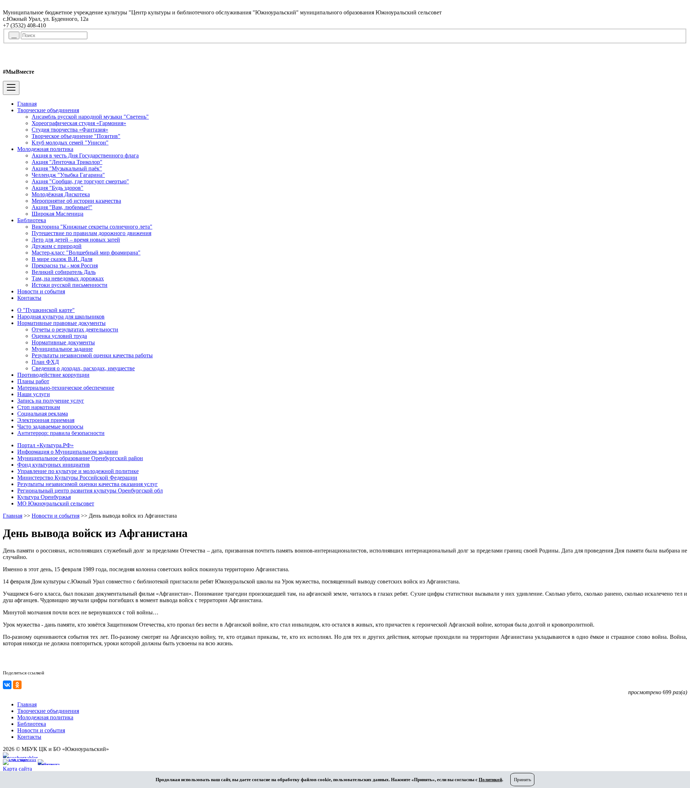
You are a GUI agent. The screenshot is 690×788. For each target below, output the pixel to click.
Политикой (490, 779)
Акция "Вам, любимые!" (62, 207)
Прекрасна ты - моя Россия (65, 265)
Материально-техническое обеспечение (65, 388)
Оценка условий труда (59, 336)
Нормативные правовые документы (61, 323)
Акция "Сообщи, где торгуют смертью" (80, 181)
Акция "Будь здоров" (57, 188)
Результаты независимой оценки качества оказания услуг (87, 484)
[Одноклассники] (17, 685)
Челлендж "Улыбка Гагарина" (68, 175)
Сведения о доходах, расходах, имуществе (83, 368)
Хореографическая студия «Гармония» (79, 123)
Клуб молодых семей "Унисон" (70, 142)
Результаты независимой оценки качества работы (92, 355)
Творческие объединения (48, 110)
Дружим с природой (57, 246)
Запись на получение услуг (50, 401)
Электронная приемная (45, 420)
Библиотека (31, 220)
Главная (27, 104)
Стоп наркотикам (38, 407)
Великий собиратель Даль (64, 272)
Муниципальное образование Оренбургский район (80, 458)
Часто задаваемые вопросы (50, 426)
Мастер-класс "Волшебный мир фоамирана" (86, 252)
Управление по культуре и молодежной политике (78, 471)
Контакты (29, 298)
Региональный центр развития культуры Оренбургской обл (90, 490)
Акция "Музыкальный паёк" (67, 168)
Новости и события (41, 291)
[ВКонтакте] (7, 685)
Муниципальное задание (62, 349)
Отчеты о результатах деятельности (75, 329)
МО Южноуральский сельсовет (55, 503)
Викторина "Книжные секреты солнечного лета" (92, 227)
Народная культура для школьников (61, 316)
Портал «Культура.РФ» (45, 445)
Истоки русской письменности (69, 285)
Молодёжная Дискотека (61, 194)
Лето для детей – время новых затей (76, 240)
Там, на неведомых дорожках (68, 278)
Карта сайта (17, 769)
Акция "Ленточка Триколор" (67, 162)
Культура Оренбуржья (44, 497)
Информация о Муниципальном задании (67, 452)
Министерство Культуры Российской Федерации (77, 478)
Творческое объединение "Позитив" (76, 136)
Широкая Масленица (57, 214)
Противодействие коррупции (53, 375)
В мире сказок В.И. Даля (62, 259)
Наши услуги (33, 394)
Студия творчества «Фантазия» (70, 130)
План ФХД (45, 362)
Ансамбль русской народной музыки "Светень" (90, 117)
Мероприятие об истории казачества (76, 201)
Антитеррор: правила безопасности (61, 433)
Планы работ (33, 381)
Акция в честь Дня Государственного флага (85, 155)
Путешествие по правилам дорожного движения (91, 233)
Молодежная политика (45, 149)
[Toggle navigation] (11, 88)
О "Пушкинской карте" (46, 310)
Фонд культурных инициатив (53, 465)
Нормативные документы (63, 342)
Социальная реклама (42, 414)
